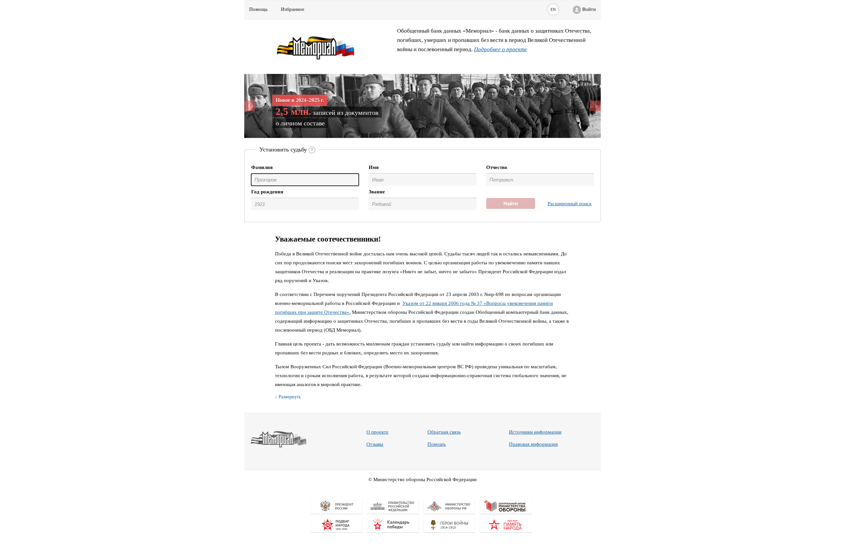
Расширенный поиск (570, 203)
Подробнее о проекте (500, 49)
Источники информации (535, 432)
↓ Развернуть (288, 396)
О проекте (377, 432)
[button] (271, 106)
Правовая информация (533, 444)
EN (553, 9)
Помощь (436, 444)
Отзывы (374, 444)
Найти (510, 203)
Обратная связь (444, 432)
